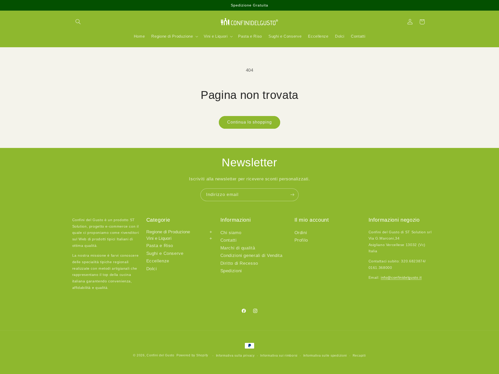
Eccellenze (157, 261)
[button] (78, 22)
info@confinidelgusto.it (401, 277)
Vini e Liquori (179, 238)
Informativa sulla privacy (235, 355)
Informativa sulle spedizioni (325, 355)
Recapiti (359, 355)
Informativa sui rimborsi (279, 355)
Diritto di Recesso (239, 263)
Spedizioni (231, 270)
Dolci (151, 268)
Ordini (300, 232)
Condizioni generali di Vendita (251, 255)
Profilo (301, 240)
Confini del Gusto (160, 355)
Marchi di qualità (237, 248)
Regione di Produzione (179, 231)
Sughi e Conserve (164, 253)
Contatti (228, 240)
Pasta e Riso (159, 245)
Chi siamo (230, 232)
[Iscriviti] (292, 194)
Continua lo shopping (249, 122)
